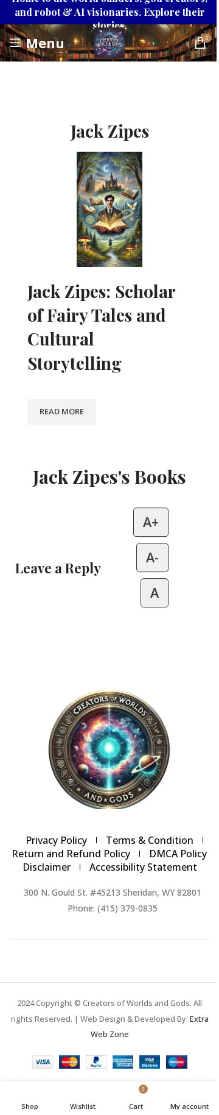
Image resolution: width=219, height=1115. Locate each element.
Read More (62, 411)
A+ (151, 522)
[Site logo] (109, 41)
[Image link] (109, 747)
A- (152, 557)
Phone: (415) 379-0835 (113, 908)
